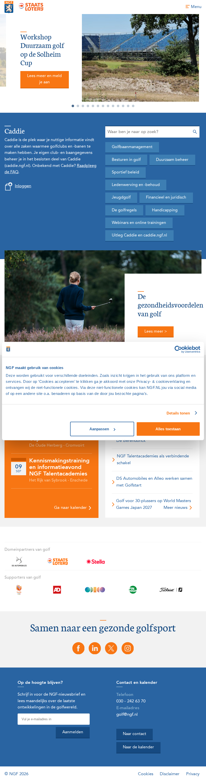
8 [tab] (108, 106)
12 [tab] (128, 106)
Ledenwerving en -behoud (136, 185)
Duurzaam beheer (172, 160)
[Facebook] (78, 648)
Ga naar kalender (71, 508)
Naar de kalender (138, 747)
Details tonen (178, 413)
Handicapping (165, 210)
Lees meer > (155, 332)
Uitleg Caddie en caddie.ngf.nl (139, 235)
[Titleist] (170, 592)
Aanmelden (72, 732)
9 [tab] (113, 106)
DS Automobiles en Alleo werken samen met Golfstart (154, 481)
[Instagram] (127, 648)
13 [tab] (133, 106)
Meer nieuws (176, 508)
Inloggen (23, 186)
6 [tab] (98, 106)
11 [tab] (123, 106)
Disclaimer (169, 774)
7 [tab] (103, 106)
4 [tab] (88, 106)
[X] (111, 648)
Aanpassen (99, 429)
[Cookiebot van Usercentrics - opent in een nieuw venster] (178, 349)
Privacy (192, 774)
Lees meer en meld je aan (44, 79)
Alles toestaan (168, 429)
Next (203, 61)
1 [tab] (73, 106)
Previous (2, 61)
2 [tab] (78, 106)
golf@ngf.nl (127, 714)
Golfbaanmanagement (132, 147)
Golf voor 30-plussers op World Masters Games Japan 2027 (153, 504)
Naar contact (134, 734)
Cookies (145, 774)
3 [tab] (83, 106)
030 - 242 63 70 (130, 701)
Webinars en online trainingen (139, 223)
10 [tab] (118, 106)
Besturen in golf (126, 160)
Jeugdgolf (121, 198)
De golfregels (124, 210)
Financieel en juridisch (166, 198)
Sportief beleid (125, 172)
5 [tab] (93, 106)
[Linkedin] (94, 648)
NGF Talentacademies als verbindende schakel (153, 459)
